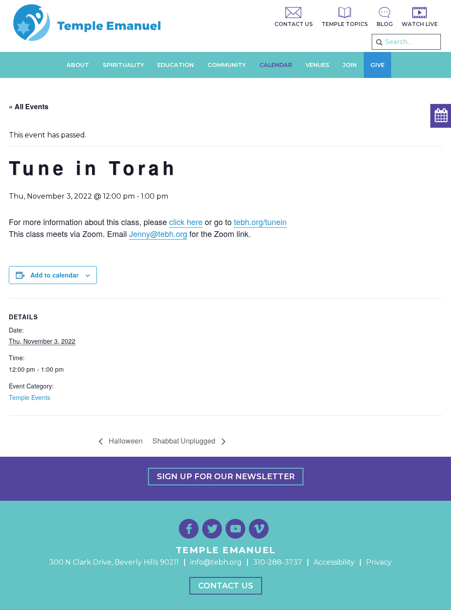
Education (175, 65)
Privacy (379, 562)
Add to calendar (54, 274)
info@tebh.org (216, 562)
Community (226, 65)
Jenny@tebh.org (158, 233)
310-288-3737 (277, 562)
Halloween (125, 441)
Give (377, 65)
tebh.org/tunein (260, 221)
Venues (317, 65)
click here (186, 221)
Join (350, 65)
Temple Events (29, 397)
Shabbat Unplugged (184, 441)
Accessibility (334, 562)
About (78, 65)
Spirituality (123, 65)
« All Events (28, 106)
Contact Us (225, 586)
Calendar (275, 65)
